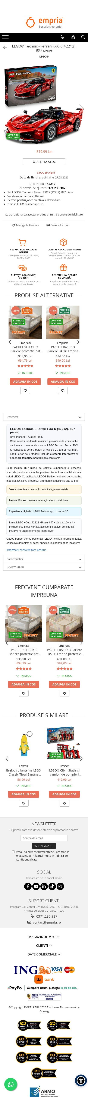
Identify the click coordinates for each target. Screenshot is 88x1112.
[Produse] (6, 38)
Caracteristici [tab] (15, 559)
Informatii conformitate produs (26, 550)
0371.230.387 (46, 916)
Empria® (25, 343)
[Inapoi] (3, 47)
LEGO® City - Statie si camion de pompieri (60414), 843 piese (64, 772)
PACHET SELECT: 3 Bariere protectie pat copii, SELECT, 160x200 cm (25, 349)
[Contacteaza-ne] (62, 37)
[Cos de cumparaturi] (73, 37)
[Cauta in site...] (83, 37)
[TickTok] (52, 886)
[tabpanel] (44, 104)
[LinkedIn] (44, 886)
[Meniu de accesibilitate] (81, 1080)
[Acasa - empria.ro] (44, 22)
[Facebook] (28, 886)
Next (81, 108)
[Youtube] (36, 886)
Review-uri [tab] (15, 567)
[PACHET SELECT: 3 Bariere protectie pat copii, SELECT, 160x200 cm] (25, 322)
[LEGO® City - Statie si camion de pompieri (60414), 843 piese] (64, 744)
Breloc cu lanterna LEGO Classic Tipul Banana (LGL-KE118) (23, 772)
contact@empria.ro (46, 922)
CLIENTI (42, 945)
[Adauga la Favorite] (25, 390)
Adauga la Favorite (27, 225)
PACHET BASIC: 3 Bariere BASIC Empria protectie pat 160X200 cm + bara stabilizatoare (62, 349)
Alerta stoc (46, 162)
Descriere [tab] (12, 417)
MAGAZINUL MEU (42, 937)
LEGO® (44, 56)
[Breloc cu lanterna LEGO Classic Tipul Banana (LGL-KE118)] (23, 744)
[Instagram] (60, 886)
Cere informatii (60, 225)
